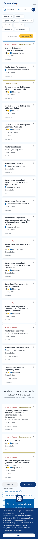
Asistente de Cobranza (14, 331)
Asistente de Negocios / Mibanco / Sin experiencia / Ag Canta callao (17, 265)
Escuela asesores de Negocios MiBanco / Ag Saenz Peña (17, 88)
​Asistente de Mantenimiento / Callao (17, 245)
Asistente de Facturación (15, 67)
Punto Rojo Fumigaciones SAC (16, 149)
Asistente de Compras (14, 163)
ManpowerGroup (13, 187)
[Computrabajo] (11, 3)
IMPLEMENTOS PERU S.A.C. (17, 350)
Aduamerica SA (18, 53)
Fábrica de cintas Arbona (16, 166)
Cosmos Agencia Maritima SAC (18, 70)
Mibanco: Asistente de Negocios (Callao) (14, 368)
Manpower (16, 92)
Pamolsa (15, 443)
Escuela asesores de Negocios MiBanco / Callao (17, 107)
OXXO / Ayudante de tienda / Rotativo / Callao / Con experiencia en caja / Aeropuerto (17, 413)
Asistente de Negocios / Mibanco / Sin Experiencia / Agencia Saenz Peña (16, 308)
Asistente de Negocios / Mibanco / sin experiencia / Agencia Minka (16, 182)
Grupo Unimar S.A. (19, 249)
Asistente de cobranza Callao (17, 347)
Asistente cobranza (13, 147)
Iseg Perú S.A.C (17, 467)
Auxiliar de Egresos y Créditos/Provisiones (14, 49)
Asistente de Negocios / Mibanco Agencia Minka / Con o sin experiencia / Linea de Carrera (17, 220)
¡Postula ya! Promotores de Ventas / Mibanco (16, 285)
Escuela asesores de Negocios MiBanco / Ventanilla (17, 126)
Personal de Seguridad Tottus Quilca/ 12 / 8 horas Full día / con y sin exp (17, 462)
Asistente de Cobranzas (15, 201)
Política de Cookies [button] (16, 530)
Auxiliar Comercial (12, 440)
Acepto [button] (19, 535)
